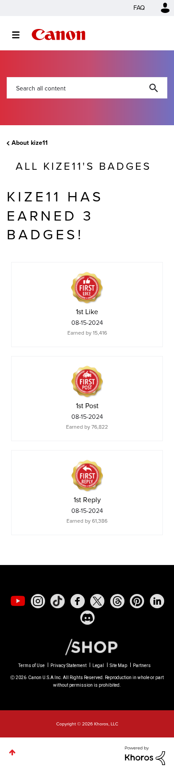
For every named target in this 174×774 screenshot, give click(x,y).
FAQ (139, 7)
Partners (142, 665)
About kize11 (30, 142)
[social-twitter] (97, 601)
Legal (98, 665)
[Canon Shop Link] (87, 647)
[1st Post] (87, 381)
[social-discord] (87, 617)
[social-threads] (117, 601)
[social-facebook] (77, 601)
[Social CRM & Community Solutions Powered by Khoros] (145, 755)
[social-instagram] (38, 601)
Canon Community (58, 35)
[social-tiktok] (57, 601)
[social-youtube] (18, 601)
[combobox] (87, 87)
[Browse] (20, 35)
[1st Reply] (87, 475)
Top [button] (12, 752)
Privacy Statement (68, 665)
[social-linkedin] (157, 601)
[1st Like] (87, 287)
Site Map (118, 665)
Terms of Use (31, 665)
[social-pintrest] (137, 601)
